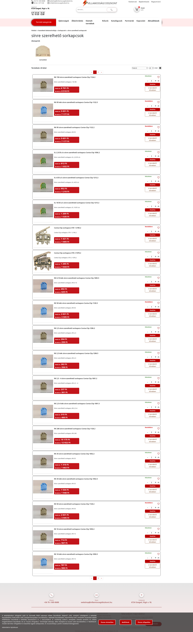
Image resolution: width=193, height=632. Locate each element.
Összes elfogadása (144, 622)
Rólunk (105, 21)
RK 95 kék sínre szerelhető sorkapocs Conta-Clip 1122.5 (76, 102)
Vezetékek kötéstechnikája (47, 30)
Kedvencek (133, 2)
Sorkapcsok (62, 30)
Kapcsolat (141, 21)
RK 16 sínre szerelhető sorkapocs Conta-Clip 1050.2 (74, 529)
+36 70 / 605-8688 (39, 1)
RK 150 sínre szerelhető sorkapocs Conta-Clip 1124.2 (74, 77)
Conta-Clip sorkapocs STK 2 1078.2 (67, 253)
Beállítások (125, 622)
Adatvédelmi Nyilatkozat (10, 627)
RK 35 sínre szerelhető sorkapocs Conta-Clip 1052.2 (74, 454)
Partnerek (129, 21)
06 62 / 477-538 (39, 3)
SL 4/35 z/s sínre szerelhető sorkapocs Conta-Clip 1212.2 (76, 178)
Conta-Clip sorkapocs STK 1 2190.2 (67, 228)
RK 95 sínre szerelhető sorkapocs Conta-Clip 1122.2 (74, 127)
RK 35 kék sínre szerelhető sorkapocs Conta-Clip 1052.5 (76, 479)
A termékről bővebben (152, 89)
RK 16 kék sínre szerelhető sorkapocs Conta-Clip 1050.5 (76, 554)
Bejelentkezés (144, 2)
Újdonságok (63, 21)
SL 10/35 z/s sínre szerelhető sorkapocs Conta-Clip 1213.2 (76, 203)
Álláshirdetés (77, 21)
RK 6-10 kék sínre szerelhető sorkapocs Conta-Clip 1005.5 (76, 278)
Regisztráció (156, 2)
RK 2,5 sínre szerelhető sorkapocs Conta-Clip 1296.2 (74, 328)
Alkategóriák (35, 41)
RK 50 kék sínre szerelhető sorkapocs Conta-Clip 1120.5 (76, 303)
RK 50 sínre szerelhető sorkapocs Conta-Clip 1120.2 (74, 504)
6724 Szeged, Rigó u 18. (141, 602)
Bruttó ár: (58, 91)
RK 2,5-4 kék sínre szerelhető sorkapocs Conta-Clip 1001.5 (77, 403)
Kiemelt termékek (90, 22)
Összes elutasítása (107, 622)
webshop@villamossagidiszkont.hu (61, 1)
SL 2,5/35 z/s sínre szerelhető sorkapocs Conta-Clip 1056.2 (77, 152)
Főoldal (33, 30)
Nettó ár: (58, 88)
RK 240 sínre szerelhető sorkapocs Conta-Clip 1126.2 (74, 429)
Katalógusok (116, 21)
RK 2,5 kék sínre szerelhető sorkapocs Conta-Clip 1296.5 (76, 353)
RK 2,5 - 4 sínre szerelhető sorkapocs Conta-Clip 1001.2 (75, 378)
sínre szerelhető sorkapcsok (77, 30)
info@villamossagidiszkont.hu (59, 3)
